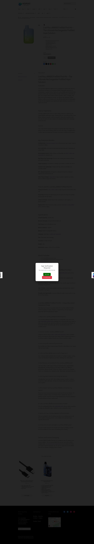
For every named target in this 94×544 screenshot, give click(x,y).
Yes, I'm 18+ (47, 274)
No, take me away (47, 277)
